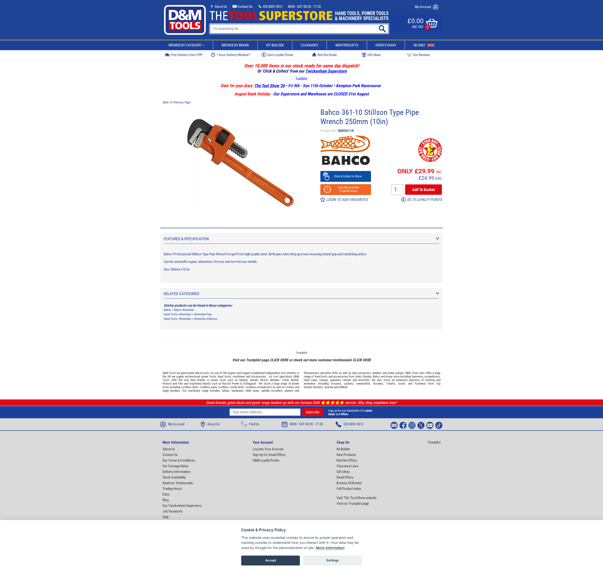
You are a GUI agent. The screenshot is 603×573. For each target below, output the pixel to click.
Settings (332, 560)
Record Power (230, 383)
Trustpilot (301, 78)
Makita (243, 380)
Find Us (254, 424)
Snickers (318, 387)
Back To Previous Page (176, 102)
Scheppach (249, 383)
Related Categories (181, 293)
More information (330, 548)
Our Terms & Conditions (179, 460)
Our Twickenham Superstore (182, 506)
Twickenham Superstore (326, 71)
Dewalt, (254, 380)
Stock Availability (174, 477)
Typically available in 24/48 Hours (345, 189)
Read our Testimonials (178, 483)
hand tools (224, 376)
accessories (258, 376)
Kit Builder (275, 45)
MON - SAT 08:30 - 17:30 (304, 6)
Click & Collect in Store (346, 176)
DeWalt (343, 387)
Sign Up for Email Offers (269, 455)
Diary (166, 494)
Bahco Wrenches (184, 310)
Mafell (294, 380)
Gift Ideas (374, 55)
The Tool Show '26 (269, 85)
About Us (220, 6)
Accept (270, 560)
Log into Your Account (268, 449)
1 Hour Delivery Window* (233, 55)
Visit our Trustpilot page (353, 503)
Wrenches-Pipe (203, 314)
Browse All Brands (349, 483)
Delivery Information (176, 472)
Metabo (274, 380)
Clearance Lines (348, 466)
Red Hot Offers (347, 460)
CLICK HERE (279, 360)
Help (166, 517)
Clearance (309, 45)
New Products (346, 45)
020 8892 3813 (272, 6)
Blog (166, 500)
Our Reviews (421, 55)
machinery (239, 376)
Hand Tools (170, 314)
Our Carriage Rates (175, 466)
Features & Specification (186, 238)
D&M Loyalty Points (266, 460)
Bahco (167, 310)
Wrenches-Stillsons (205, 319)
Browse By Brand (235, 45)
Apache (328, 387)
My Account (423, 7)
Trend (285, 380)
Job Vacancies (173, 511)
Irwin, (358, 376)
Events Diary (385, 45)
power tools (208, 376)
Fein (180, 383)
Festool (167, 383)
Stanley (367, 376)
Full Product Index (349, 489)
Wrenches (185, 314)
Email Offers (345, 477)
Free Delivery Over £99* (187, 55)
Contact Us (245, 6)
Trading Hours (172, 489)
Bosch (264, 380)
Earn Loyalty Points (280, 55)
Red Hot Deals (327, 55)
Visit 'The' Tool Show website (356, 498)
